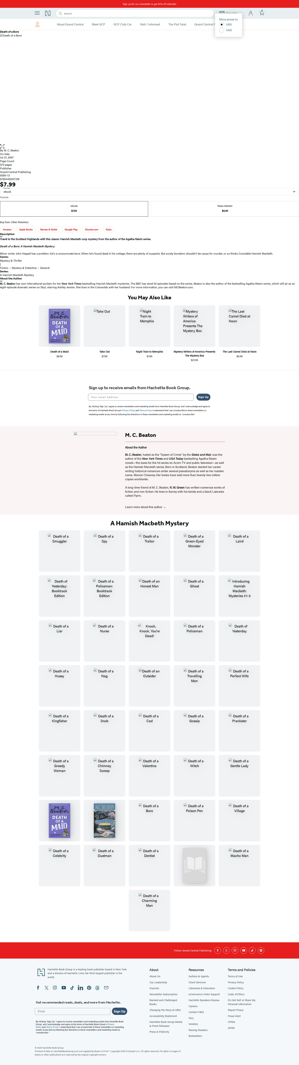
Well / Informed (150, 24)
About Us (155, 976)
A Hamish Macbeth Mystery (17, 275)
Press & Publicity (159, 1031)
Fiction (4, 268)
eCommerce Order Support (204, 994)
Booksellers (195, 1036)
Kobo (109, 229)
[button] (149, 146)
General (44, 268)
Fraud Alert (234, 1016)
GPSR (231, 1028)
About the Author (11, 278)
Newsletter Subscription (163, 994)
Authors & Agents (199, 976)
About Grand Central (70, 24)
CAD (229, 30)
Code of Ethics (236, 994)
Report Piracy (235, 1010)
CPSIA (231, 1022)
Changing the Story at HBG (165, 1010)
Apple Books (26, 229)
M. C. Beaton (11, 150)
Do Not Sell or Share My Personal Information (241, 1002)
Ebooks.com (91, 229)
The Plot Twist (177, 24)
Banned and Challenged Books (163, 1002)
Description (7, 234)
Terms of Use (235, 976)
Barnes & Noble (48, 229)
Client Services (197, 982)
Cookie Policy (235, 988)
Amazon (7, 229)
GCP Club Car (123, 24)
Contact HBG (196, 1012)
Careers (193, 1006)
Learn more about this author (144, 507)
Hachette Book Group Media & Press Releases (166, 1024)
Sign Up (203, 397)
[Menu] (37, 13)
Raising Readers (198, 1030)
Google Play (71, 229)
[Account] (251, 13)
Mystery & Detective (24, 268)
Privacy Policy (236, 982)
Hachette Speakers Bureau (204, 1000)
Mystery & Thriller (11, 260)
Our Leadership (158, 982)
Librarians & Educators (202, 988)
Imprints (154, 988)
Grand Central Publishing (210, 24)
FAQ (191, 1018)
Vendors (193, 1024)
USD (229, 24)
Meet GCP (98, 24)
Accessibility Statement (163, 1016)
